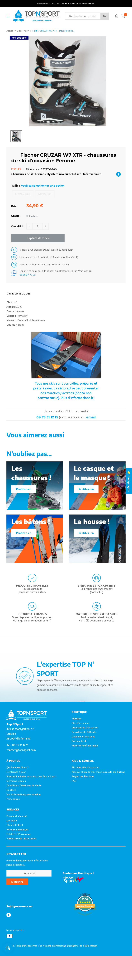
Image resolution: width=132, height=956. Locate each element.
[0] (123, 16)
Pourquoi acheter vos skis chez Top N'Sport (31, 776)
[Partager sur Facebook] (118, 174)
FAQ (74, 780)
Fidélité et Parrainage (18, 833)
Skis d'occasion (80, 723)
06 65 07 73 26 (27, 274)
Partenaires (13, 798)
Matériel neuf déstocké (85, 745)
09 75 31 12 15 (47, 417)
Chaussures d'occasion (85, 727)
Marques (77, 718)
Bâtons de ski (79, 741)
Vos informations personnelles (23, 794)
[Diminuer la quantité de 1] (29, 226)
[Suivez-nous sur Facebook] (8, 914)
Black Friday (23, 30)
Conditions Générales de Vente (23, 785)
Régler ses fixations (83, 776)
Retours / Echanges (17, 829)
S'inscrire (17, 881)
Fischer (16, 169)
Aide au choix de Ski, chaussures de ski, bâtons (98, 771)
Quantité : (17, 226)
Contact (11, 789)
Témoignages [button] (129, 483)
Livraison (11, 820)
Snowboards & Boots (84, 732)
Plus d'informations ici (77, 398)
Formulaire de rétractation (21, 838)
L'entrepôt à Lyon (16, 771)
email (91, 417)
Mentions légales (16, 780)
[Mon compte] (116, 16)
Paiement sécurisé (16, 815)
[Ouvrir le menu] (8, 16)
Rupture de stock (38, 238)
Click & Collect (14, 824)
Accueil (9, 30)
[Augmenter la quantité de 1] (45, 226)
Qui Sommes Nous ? (17, 767)
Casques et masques (83, 736)
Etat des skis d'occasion (85, 767)
